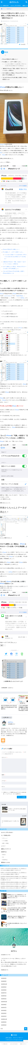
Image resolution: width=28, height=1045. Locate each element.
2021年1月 (3, 1016)
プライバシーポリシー (18, 1037)
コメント (4, 757)
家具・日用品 (5, 843)
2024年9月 (3, 981)
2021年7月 (3, 1007)
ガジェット (5, 838)
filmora (3, 854)
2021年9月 (3, 1004)
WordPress (4, 859)
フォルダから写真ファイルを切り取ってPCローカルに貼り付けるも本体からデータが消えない (15, 256)
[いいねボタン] (1, 645)
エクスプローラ (8, 295)
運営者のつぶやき (5, 862)
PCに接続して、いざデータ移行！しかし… (12, 61)
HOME (15, 1035)
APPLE (22, 297)
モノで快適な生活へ (5, 5)
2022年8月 (3, 990)
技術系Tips (10, 687)
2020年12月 (4, 1019)
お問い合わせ (9, 1037)
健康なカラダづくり (6, 848)
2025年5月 (3, 978)
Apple (17, 295)
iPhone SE (2, 144)
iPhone (2, 87)
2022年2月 (3, 998)
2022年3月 (3, 995)
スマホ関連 (5, 840)
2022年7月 (3, 992)
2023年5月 (3, 987)
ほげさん (17, 870)
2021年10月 (4, 1001)
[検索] (25, 1028)
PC (3, 857)
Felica (3, 154)
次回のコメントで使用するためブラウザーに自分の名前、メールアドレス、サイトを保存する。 (14, 793)
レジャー (3, 846)
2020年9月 (3, 1022)
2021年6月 (3, 1010)
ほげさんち (14, 2)
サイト (3, 786)
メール (4, 780)
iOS (1, 152)
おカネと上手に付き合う (16, 5)
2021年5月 (3, 1013)
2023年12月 (4, 984)
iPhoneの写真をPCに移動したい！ (10, 59)
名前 (3, 774)
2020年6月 (3, 1025)
